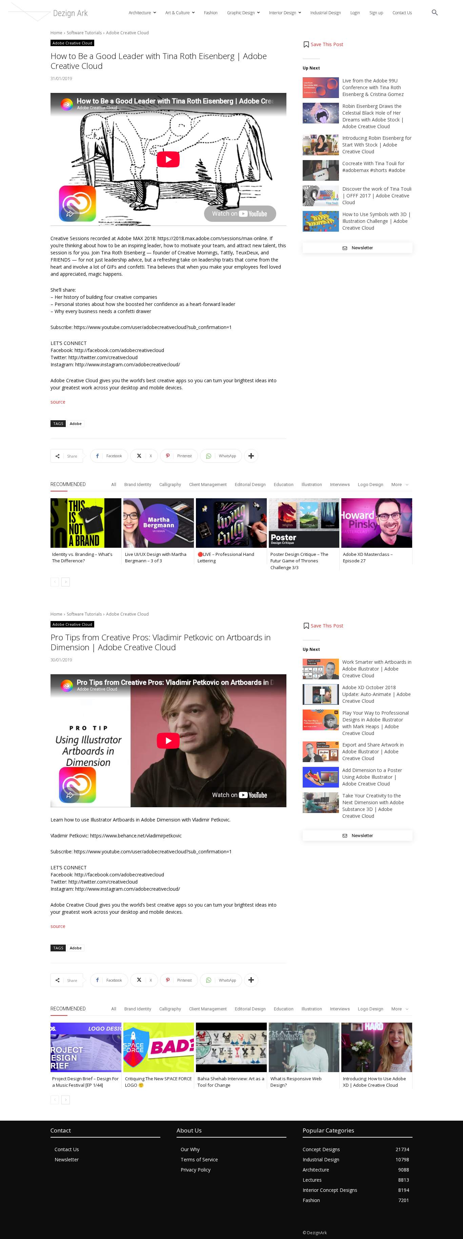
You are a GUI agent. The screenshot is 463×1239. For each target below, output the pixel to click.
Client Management (208, 484)
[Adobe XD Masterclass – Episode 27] (376, 523)
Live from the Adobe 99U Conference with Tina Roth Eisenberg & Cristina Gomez (373, 87)
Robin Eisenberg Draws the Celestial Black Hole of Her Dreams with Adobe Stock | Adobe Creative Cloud (373, 116)
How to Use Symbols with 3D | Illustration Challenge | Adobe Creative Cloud (376, 221)
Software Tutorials (84, 33)
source (58, 402)
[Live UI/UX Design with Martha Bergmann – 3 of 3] (158, 523)
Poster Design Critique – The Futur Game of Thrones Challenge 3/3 (299, 560)
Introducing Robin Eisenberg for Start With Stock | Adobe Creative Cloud (376, 145)
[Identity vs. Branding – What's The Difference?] (86, 523)
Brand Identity (137, 484)
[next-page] (65, 582)
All (113, 484)
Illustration (312, 484)
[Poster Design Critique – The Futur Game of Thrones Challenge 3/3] (304, 523)
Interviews (340, 484)
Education (284, 484)
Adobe (76, 423)
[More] (251, 456)
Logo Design (370, 484)
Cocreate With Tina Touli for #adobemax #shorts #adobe (373, 166)
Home (56, 33)
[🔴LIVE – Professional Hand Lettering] (231, 523)
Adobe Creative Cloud (127, 33)
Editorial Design (250, 484)
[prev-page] (55, 582)
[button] (435, 13)
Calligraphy (170, 484)
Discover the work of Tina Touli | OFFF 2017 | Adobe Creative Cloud (376, 196)
